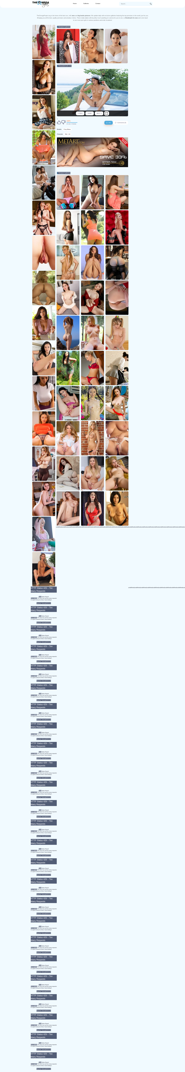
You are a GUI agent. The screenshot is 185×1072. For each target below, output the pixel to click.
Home (75, 3)
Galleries (86, 3)
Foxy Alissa (67, 129)
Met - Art (67, 134)
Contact (97, 3)
